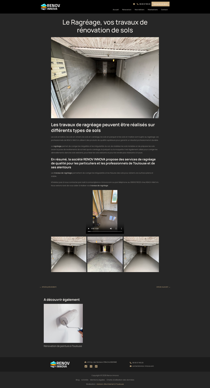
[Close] (207, 2)
